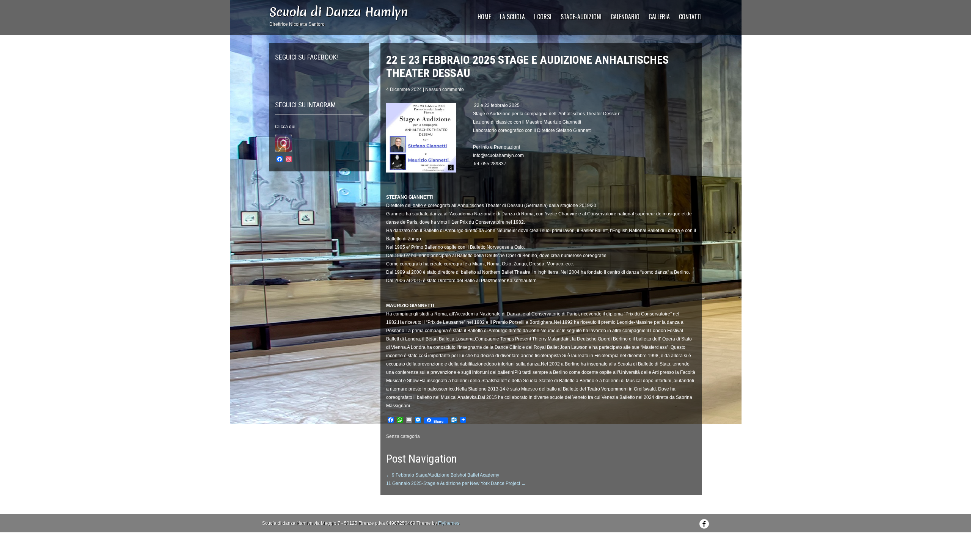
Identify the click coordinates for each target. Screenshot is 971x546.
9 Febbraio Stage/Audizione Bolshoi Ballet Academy (442, 475)
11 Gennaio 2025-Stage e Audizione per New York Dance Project (456, 483)
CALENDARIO (625, 16)
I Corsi (542, 16)
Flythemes (448, 523)
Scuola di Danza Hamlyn (338, 12)
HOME (484, 16)
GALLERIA (659, 16)
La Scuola (512, 16)
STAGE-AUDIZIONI (581, 16)
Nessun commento (444, 89)
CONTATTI (690, 16)
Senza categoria (403, 436)
